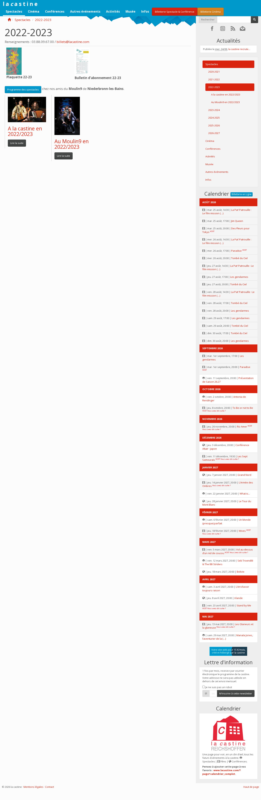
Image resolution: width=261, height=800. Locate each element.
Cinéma (33, 11)
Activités (113, 11)
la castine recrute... (239, 49)
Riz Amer (242, 426)
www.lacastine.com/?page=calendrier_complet (221, 772)
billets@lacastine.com (73, 42)
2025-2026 (214, 125)
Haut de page (251, 787)
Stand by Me (244, 605)
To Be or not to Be (243, 408)
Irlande (238, 598)
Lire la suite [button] (17, 143)
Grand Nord (244, 475)
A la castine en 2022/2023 (25, 131)
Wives (242, 531)
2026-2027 (214, 133)
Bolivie (240, 571)
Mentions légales (33, 787)
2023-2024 (214, 110)
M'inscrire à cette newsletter (235, 693)
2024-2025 (214, 117)
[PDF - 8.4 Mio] (14, 61)
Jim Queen (237, 221)
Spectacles (14, 11)
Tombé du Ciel (239, 258)
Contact (49, 787)
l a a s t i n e (20, 3)
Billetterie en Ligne (241, 194)
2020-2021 (214, 71)
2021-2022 (214, 79)
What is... (245, 493)
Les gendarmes (239, 277)
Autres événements (85, 11)
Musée (130, 11)
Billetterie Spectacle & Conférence (174, 11)
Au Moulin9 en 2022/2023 (71, 144)
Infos (145, 11)
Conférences (54, 11)
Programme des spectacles (23, 89)
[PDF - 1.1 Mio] (82, 61)
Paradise (236, 250)
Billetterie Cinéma (210, 11)
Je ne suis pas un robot (218, 687)
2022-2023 (43, 20)
